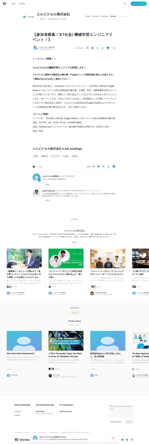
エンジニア (55, 156)
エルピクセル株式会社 (53, 14)
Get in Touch (116, 422)
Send (129, 422)
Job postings (123, 16)
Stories (113, 16)
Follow (42, 19)
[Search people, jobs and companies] (125, 3)
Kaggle (66, 156)
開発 (36, 156)
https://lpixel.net (54, 19)
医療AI (75, 156)
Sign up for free (138, 4)
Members (105, 16)
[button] (22, 405)
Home (88, 16)
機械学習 (45, 156)
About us (96, 16)
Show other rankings (74, 325)
